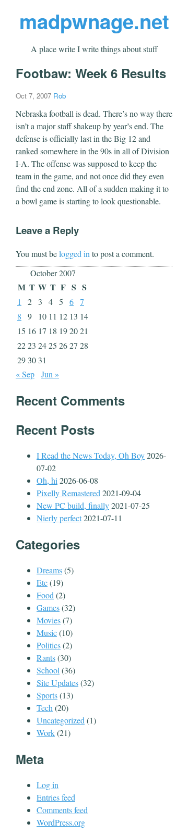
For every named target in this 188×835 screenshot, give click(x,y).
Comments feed (62, 809)
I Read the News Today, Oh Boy (91, 455)
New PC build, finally (73, 505)
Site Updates (57, 682)
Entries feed (56, 797)
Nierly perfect (59, 517)
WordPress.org (61, 822)
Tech (45, 707)
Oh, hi (47, 480)
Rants (46, 657)
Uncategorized (61, 720)
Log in (47, 784)
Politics (49, 645)
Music (47, 632)
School (48, 670)
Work (46, 732)
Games (48, 607)
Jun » (50, 374)
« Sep (25, 374)
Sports (47, 695)
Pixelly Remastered (68, 492)
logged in (74, 253)
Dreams (49, 569)
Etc (42, 582)
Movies (49, 620)
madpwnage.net (94, 21)
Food (45, 595)
